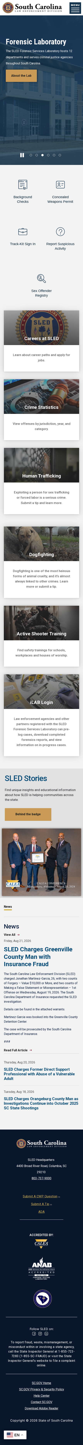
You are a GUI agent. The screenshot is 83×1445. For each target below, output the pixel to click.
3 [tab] (42, 155)
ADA (41, 1212)
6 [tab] (60, 155)
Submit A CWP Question (40, 1196)
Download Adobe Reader (41, 1408)
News (8, 906)
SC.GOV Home (41, 1383)
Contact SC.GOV (41, 1402)
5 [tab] (54, 155)
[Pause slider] (22, 155)
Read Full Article (16, 1050)
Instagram (40, 1333)
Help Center (42, 1396)
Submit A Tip (40, 1204)
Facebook (34, 1333)
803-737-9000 (41, 1178)
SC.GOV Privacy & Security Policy (41, 1389)
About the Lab (21, 75)
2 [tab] (37, 155)
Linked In (46, 1333)
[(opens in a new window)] (41, 1244)
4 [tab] (48, 155)
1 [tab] (31, 155)
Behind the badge (28, 814)
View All (9, 935)
